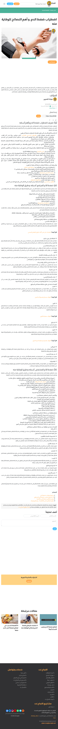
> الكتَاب (52, 697)
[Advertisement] (29, 74)
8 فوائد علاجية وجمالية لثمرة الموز (42, 340)
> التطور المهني (50, 682)
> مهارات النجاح (50, 675)
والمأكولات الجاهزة (36, 180)
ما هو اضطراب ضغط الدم (47, 495)
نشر (55, 529)
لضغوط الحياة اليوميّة (44, 203)
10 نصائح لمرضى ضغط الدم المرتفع (44, 497)
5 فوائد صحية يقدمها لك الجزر (43, 297)
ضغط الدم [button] (52, 62)
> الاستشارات (51, 692)
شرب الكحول (40, 151)
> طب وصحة (50, 685)
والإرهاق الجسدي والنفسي (29, 135)
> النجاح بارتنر (23, 675)
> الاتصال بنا (23, 687)
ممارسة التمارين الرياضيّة (47, 172)
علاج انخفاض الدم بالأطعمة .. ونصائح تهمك (42, 501)
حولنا (23, 713)
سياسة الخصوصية (17, 713)
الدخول (17, 4)
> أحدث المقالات (50, 673)
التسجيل (10, 4)
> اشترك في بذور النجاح (20, 677)
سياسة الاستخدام (9, 713)
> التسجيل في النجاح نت (20, 680)
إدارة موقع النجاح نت (24, 507)
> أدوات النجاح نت (50, 699)
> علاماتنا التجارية (22, 685)
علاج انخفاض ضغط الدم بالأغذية (45, 499)
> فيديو (53, 689)
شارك (38, 116)
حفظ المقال (52, 108)
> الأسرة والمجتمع (49, 687)
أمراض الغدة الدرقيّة (40, 381)
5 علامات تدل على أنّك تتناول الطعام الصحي (39, 232)
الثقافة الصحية (45, 106)
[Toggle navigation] (4, 3)
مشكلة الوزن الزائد (29, 167)
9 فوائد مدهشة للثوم (45, 316)
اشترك (29, 581)
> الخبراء (52, 694)
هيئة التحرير (48, 99)
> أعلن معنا (24, 673)
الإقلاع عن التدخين (49, 181)
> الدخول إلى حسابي (21, 682)
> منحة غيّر (51, 707)
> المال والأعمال (50, 677)
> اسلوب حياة (50, 680)
